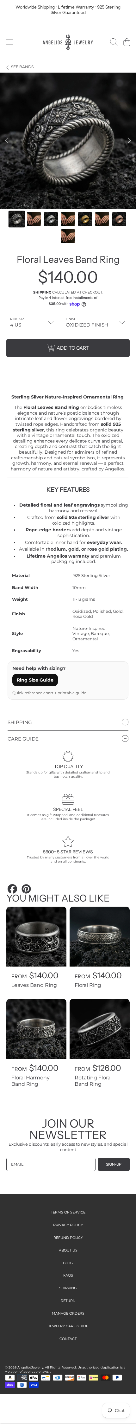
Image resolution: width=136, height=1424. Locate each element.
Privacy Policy (68, 1225)
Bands (22, 67)
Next (129, 140)
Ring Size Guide (35, 680)
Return (68, 1300)
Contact (68, 1339)
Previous (6, 140)
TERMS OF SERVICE (68, 1212)
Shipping (42, 292)
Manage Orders (68, 1313)
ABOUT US (68, 1250)
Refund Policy (68, 1237)
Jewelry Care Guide (68, 1326)
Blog (68, 1263)
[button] (9, 42)
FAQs (68, 1275)
